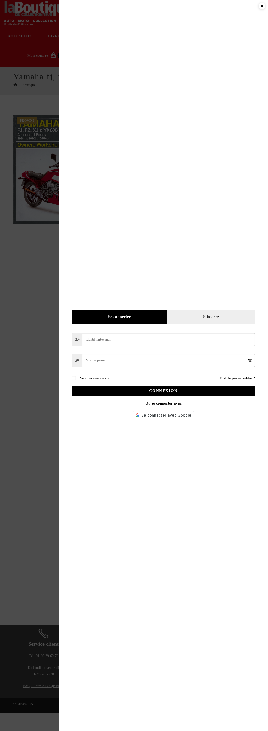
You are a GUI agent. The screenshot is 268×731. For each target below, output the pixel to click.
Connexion (163, 391)
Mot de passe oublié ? (237, 378)
